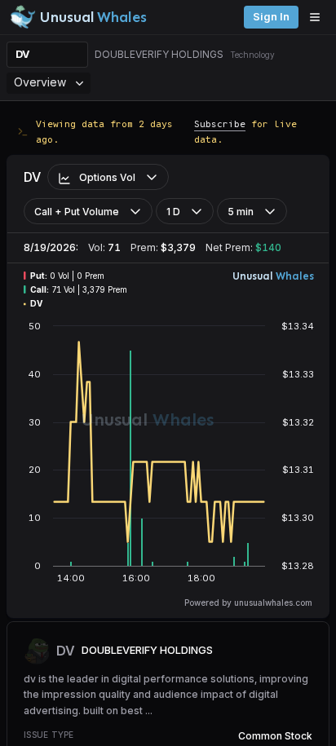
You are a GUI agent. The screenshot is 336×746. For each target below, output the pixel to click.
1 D (173, 211)
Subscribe (219, 123)
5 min (241, 211)
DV (22, 54)
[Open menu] (318, 17)
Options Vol (107, 177)
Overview (40, 82)
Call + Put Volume (76, 211)
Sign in (271, 17)
